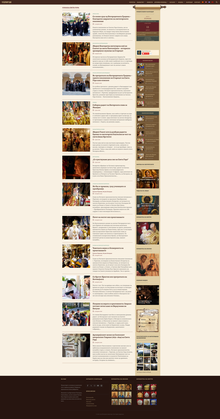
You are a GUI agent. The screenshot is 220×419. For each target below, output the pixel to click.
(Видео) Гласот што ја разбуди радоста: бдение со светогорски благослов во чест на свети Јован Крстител (112, 134)
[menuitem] (202, 2)
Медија (180, 2)
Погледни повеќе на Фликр (144, 372)
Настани (88, 402)
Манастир (140, 2)
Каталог (172, 2)
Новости (150, 2)
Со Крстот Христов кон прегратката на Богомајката (110, 278)
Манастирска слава (98, 129)
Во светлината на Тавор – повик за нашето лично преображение (152, 103)
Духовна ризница (160, 2)
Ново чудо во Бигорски (147, 204)
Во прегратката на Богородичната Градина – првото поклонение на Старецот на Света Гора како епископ (112, 78)
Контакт (197, 2)
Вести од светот (90, 399)
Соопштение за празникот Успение (151, 80)
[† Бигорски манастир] (6, 2)
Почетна (132, 2)
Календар (189, 2)
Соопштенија (90, 404)
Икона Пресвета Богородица (101, 73)
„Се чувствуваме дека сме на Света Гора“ (110, 159)
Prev (137, 178)
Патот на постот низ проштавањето (108, 217)
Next (157, 178)
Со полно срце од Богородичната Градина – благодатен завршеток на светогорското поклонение (112, 18)
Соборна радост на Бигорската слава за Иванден (110, 106)
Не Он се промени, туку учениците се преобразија (109, 187)
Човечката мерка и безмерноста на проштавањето (108, 249)
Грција (95, 102)
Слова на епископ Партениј (101, 183)
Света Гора (96, 13)
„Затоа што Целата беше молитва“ (150, 87)
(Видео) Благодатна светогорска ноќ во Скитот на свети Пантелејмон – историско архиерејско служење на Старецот (111, 48)
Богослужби (89, 397)
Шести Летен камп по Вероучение (151, 72)
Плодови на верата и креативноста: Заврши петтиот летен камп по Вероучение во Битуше (112, 306)
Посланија (96, 156)
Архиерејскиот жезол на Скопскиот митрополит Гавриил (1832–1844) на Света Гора (111, 337)
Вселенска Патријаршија (100, 43)
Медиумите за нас (91, 406)
